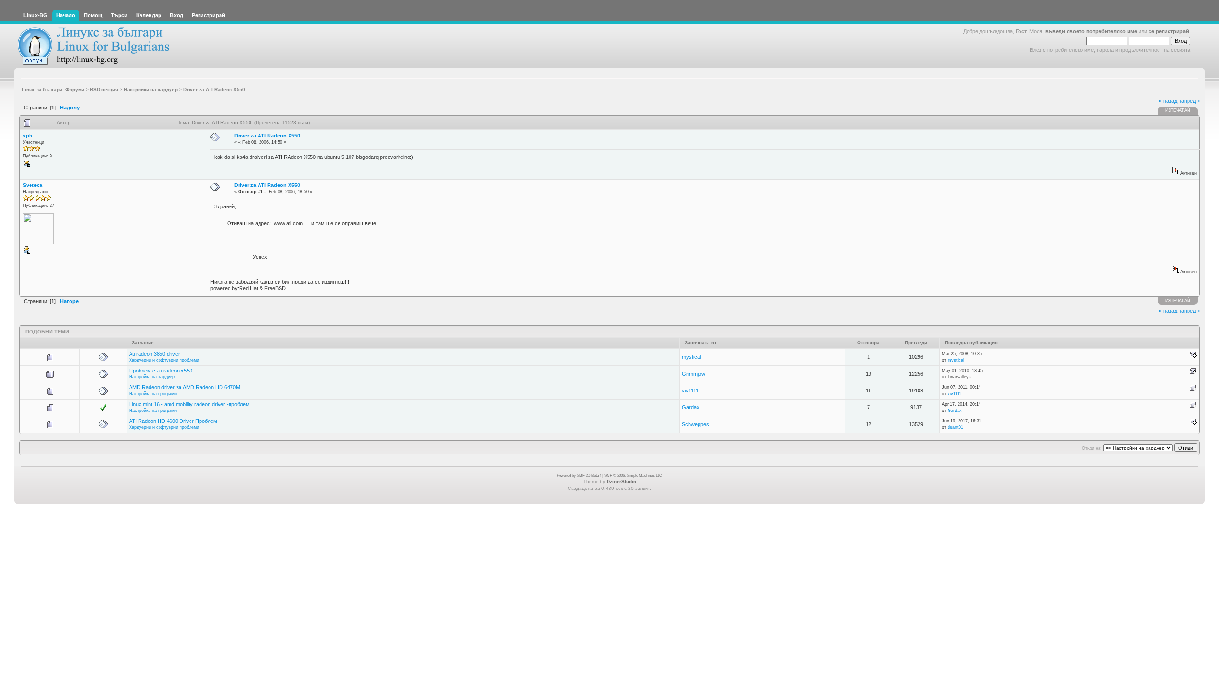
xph (27, 135)
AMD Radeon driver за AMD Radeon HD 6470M (184, 387)
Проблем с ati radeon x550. (161, 370)
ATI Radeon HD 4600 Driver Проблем (173, 421)
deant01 (955, 427)
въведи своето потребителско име (1091, 31)
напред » (1189, 101)
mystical (691, 357)
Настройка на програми (153, 393)
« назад (1168, 101)
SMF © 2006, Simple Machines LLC (633, 475)
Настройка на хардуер (152, 376)
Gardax (690, 407)
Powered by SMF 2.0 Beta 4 (579, 475)
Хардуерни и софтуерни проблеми (164, 360)
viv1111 (690, 390)
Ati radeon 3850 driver (154, 354)
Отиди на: (1092, 448)
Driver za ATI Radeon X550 (267, 135)
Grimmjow (693, 374)
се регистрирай (1169, 31)
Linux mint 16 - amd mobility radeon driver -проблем (189, 404)
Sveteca (32, 185)
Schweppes (695, 424)
